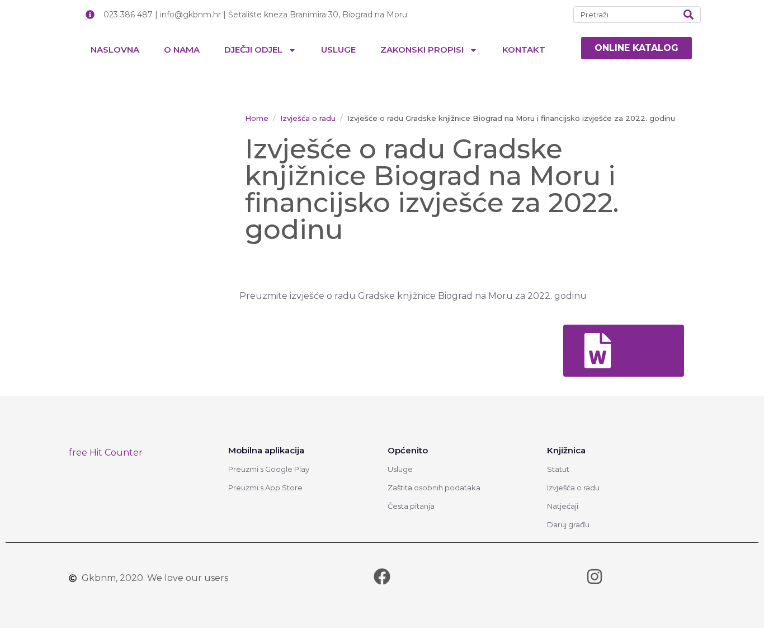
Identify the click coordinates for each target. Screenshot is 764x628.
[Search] (688, 14)
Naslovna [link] (115, 49)
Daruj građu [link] (568, 524)
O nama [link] (182, 49)
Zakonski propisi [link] (422, 49)
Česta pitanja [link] (411, 506)
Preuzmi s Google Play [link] (268, 469)
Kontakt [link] (523, 49)
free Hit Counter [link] (106, 452)
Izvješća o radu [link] (573, 487)
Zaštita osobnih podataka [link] (434, 487)
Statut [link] (558, 469)
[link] (636, 48)
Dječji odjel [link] (253, 49)
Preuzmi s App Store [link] (265, 487)
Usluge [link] (338, 49)
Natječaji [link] (562, 506)
